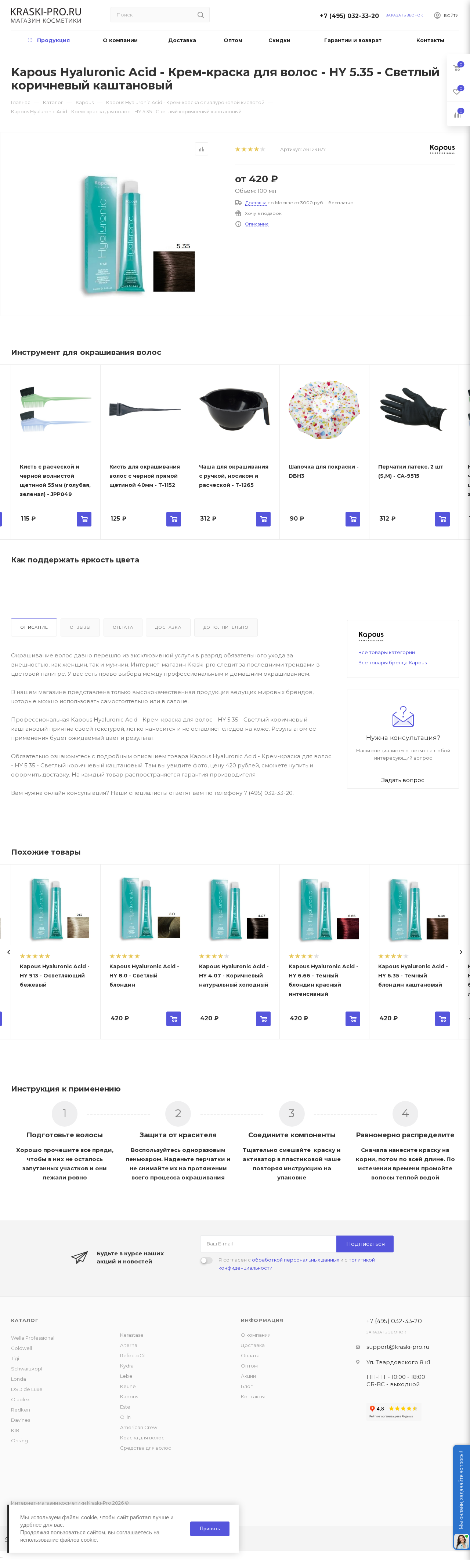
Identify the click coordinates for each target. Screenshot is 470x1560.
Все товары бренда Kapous (392, 662)
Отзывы (80, 627)
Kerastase (132, 1335)
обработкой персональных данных (295, 1260)
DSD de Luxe (27, 1389)
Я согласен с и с (296, 1264)
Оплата (123, 627)
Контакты (253, 1396)
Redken (20, 1410)
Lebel (127, 1376)
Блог (247, 1386)
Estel (125, 1407)
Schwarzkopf (27, 1369)
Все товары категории (386, 652)
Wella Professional (32, 1338)
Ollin (125, 1417)
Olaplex (20, 1399)
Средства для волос (145, 1448)
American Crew (138, 1427)
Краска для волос (142, 1437)
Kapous (129, 1396)
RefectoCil (132, 1355)
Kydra (127, 1366)
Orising (19, 1440)
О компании (256, 1335)
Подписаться (365, 1243)
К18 (15, 1430)
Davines (20, 1420)
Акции (248, 1376)
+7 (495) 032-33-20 (351, 15)
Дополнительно (226, 627)
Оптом (249, 1366)
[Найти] (201, 14)
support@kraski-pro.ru (397, 1346)
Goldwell (21, 1348)
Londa (18, 1379)
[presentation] (8, 952)
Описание (257, 224)
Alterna (128, 1345)
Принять (210, 1528)
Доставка (256, 202)
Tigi (15, 1358)
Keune (128, 1386)
